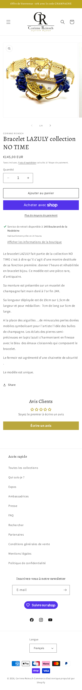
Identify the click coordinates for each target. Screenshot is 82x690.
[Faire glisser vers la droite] (50, 125)
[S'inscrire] (65, 590)
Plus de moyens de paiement (41, 215)
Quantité (8, 169)
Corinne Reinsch (25, 678)
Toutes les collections (23, 468)
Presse (12, 506)
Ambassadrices (18, 496)
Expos (12, 487)
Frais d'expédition (27, 162)
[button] (8, 22)
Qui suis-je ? (16, 477)
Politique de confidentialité (27, 563)
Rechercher (16, 525)
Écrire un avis (40, 425)
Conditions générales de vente (29, 544)
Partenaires (16, 534)
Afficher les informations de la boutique (34, 242)
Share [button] (12, 385)
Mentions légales (20, 553)
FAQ (11, 515)
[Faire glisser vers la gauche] (31, 125)
